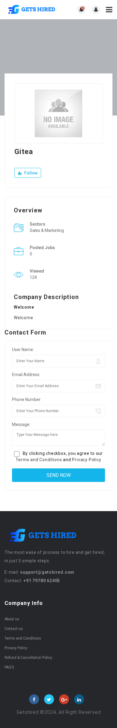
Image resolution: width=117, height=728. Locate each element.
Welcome (23, 317)
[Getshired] (31, 9)
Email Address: (26, 374)
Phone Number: (26, 399)
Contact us (13, 629)
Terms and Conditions (39, 459)
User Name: (23, 349)
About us (11, 619)
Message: (21, 424)
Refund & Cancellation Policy (28, 658)
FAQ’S (9, 667)
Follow (30, 173)
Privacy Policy (86, 459)
